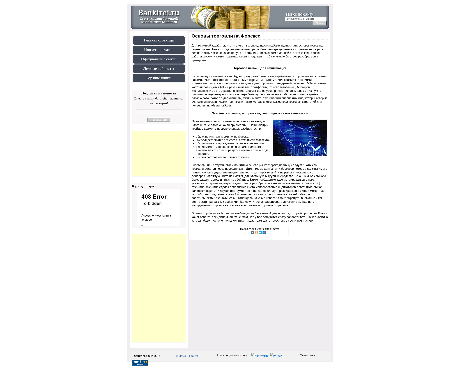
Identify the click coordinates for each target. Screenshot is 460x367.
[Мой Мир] (264, 232)
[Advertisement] (159, 153)
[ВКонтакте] (252, 232)
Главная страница (159, 40)
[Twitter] (260, 232)
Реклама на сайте (186, 355)
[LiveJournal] (268, 232)
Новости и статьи (159, 49)
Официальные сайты (158, 58)
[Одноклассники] (256, 232)
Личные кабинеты (158, 68)
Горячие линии (158, 77)
